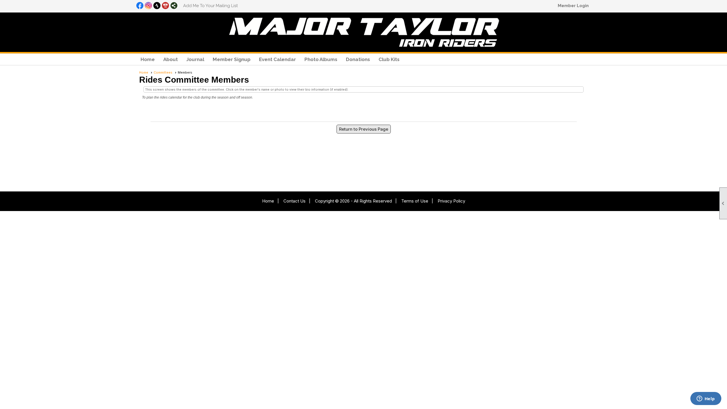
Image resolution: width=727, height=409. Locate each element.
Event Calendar (277, 59)
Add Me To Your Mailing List (210, 5)
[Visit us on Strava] (156, 6)
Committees (163, 72)
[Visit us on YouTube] (165, 6)
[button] (170, 59)
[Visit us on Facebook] (139, 6)
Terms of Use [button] (414, 201)
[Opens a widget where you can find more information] (705, 399)
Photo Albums (320, 59)
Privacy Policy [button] (451, 201)
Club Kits (389, 59)
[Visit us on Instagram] (148, 6)
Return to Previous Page (363, 129)
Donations (358, 59)
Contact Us (294, 201)
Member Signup (231, 59)
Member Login (573, 5)
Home (148, 59)
